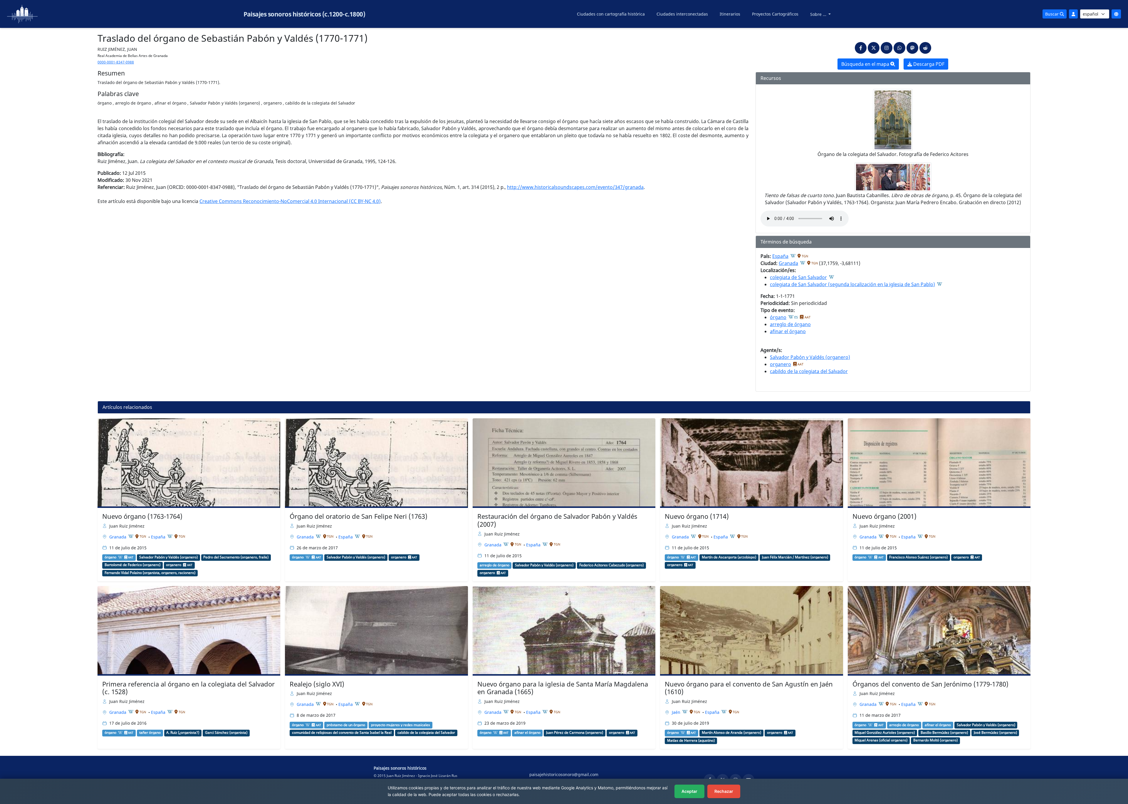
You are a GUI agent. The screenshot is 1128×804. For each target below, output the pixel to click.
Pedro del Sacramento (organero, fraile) (235, 557)
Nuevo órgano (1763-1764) (142, 516)
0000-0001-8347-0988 (116, 62)
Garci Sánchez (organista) (226, 732)
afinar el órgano (788, 331)
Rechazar (723, 791)
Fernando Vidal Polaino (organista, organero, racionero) (150, 573)
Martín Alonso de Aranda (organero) (731, 732)
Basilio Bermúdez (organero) (944, 732)
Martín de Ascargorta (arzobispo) (729, 557)
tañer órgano (150, 732)
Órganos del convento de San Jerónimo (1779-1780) (930, 684)
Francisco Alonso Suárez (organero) (918, 557)
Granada (788, 263)
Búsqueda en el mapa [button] (865, 64)
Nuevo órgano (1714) (697, 516)
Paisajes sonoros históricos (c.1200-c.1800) (304, 14)
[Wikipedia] (793, 256)
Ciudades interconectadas (682, 14)
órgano (778, 317)
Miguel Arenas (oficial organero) (881, 740)
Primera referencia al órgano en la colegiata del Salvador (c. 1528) (188, 687)
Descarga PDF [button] (928, 64)
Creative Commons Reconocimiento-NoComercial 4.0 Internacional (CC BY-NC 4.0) (290, 201)
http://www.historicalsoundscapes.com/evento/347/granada (575, 187)
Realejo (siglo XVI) (317, 684)
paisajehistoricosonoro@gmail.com (563, 774)
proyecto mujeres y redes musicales (400, 725)
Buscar (1052, 14)
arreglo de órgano (790, 324)
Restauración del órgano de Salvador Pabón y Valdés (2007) (557, 520)
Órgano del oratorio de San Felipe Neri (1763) (358, 516)
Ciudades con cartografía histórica (611, 14)
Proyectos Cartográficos (775, 14)
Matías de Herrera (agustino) (691, 740)
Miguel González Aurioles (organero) (885, 732)
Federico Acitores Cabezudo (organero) (611, 565)
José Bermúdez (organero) (995, 732)
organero (780, 364)
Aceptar (689, 791)
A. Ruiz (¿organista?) (182, 732)
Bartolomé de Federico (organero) (132, 565)
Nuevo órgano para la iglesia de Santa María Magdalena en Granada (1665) (562, 687)
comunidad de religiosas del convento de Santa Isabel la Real (342, 732)
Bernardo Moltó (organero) (935, 740)
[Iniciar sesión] (1073, 14)
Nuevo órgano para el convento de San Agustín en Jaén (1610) (749, 687)
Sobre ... (818, 14)
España (780, 256)
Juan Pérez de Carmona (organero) (574, 732)
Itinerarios (730, 14)
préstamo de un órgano (346, 725)
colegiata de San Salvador (798, 277)
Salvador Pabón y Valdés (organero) (810, 357)
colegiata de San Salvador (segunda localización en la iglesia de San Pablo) (852, 284)
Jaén (677, 712)
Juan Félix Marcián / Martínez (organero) (795, 557)
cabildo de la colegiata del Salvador (809, 371)
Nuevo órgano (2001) (884, 516)
